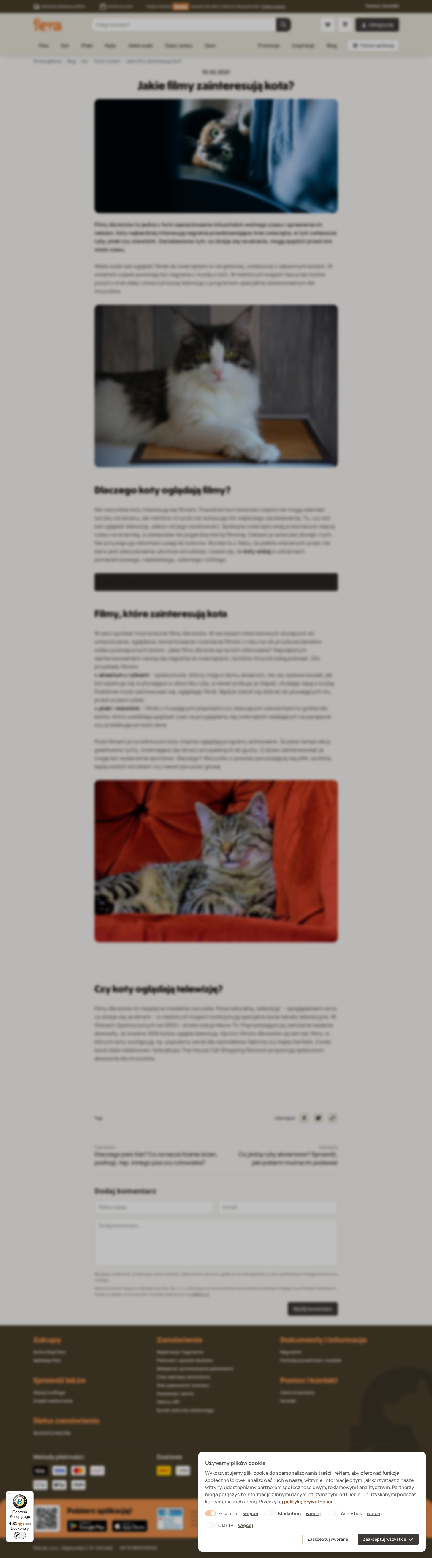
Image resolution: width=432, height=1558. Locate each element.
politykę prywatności (308, 1501)
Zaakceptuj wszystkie (384, 1539)
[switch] (20, 1535)
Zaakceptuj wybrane (327, 1539)
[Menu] (9, 1494)
